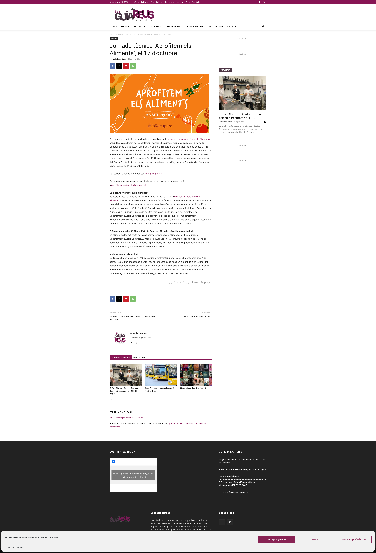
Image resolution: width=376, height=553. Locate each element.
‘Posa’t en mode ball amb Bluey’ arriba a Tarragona (242, 469)
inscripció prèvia (153, 173)
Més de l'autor (140, 357)
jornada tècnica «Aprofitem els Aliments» (189, 139)
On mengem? (174, 26)
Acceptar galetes (277, 539)
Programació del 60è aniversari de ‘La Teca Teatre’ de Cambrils (242, 461)
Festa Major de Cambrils (230, 476)
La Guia (136, 2)
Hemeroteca (169, 2)
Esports (231, 26)
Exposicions (216, 26)
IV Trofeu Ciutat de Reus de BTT (196, 316)
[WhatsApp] (133, 66)
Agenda (125, 26)
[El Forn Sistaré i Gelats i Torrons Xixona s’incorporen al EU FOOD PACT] (126, 375)
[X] (264, 2)
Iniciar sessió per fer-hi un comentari (127, 417)
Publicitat (144, 2)
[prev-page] (111, 400)
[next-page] (116, 400)
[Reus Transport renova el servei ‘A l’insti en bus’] (161, 375)
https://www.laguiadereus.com (141, 338)
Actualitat (140, 26)
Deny (315, 539)
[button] (262, 26)
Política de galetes (15, 547)
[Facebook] (259, 2)
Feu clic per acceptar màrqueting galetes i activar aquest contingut (133, 475)
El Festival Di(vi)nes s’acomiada (233, 492)
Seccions (155, 26)
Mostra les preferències (353, 539)
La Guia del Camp (195, 26)
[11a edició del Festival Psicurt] (196, 375)
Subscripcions (156, 2)
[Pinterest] (126, 66)
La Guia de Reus (119, 59)
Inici (114, 26)
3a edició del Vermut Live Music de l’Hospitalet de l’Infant (132, 318)
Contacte (179, 2)
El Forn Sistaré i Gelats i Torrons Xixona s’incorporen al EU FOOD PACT (124, 391)
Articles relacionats (120, 357)
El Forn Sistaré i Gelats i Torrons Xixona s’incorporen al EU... (240, 116)
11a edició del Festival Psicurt (193, 388)
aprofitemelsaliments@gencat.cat (128, 185)
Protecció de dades (193, 2)
